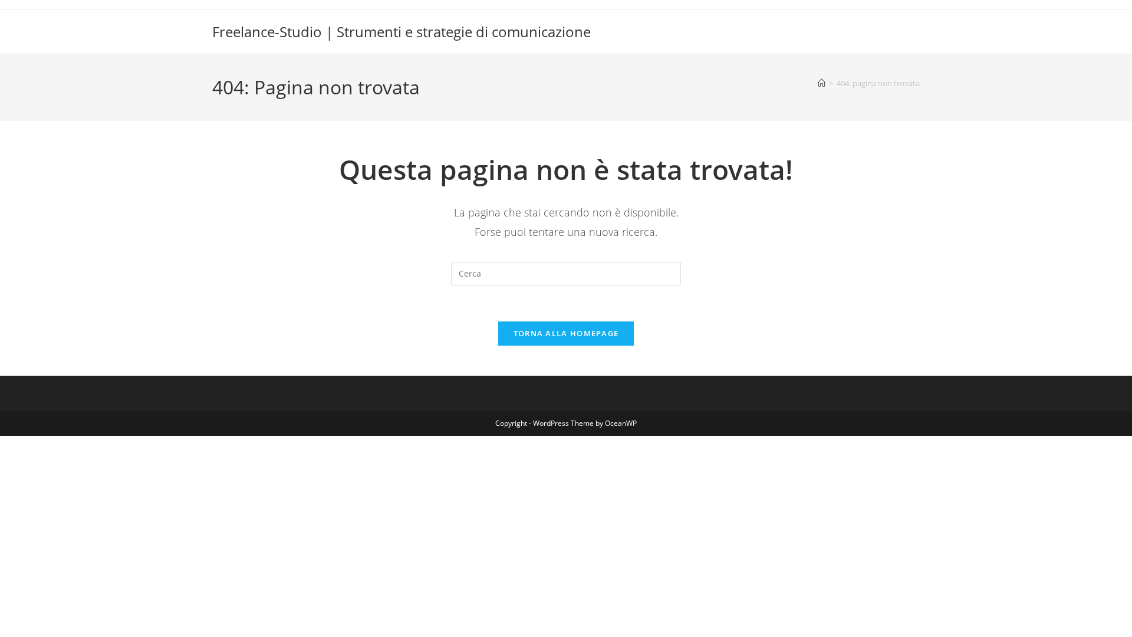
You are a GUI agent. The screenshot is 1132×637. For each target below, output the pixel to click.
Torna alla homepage (566, 333)
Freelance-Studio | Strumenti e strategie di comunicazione (401, 31)
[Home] (821, 83)
